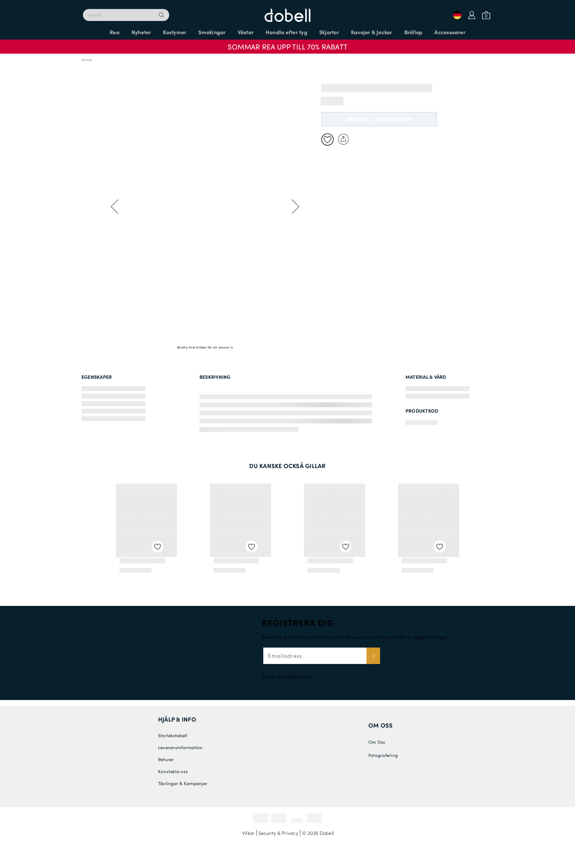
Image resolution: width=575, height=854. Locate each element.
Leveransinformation (180, 747)
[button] (287, 44)
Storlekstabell (172, 735)
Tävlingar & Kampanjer (182, 783)
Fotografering (383, 755)
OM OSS (380, 725)
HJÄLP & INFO (177, 719)
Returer (166, 759)
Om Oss (376, 742)
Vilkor (248, 833)
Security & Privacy (278, 833)
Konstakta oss (173, 771)
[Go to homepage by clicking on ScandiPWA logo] (287, 12)
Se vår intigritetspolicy (287, 676)
